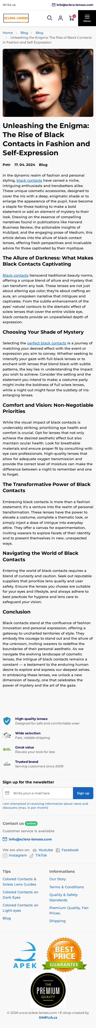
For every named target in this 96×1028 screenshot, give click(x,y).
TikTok (41, 855)
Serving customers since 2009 (39, 766)
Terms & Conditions (66, 887)
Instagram (18, 855)
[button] (50, 18)
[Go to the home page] (16, 18)
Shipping (57, 921)
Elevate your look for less (35, 752)
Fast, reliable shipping (32, 738)
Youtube (45, 850)
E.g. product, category (34, 45)
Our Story (57, 879)
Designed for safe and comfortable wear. (47, 723)
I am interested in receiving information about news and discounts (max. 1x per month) (45, 806)
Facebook (70, 850)
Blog (24, 33)
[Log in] (60, 18)
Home (8, 33)
